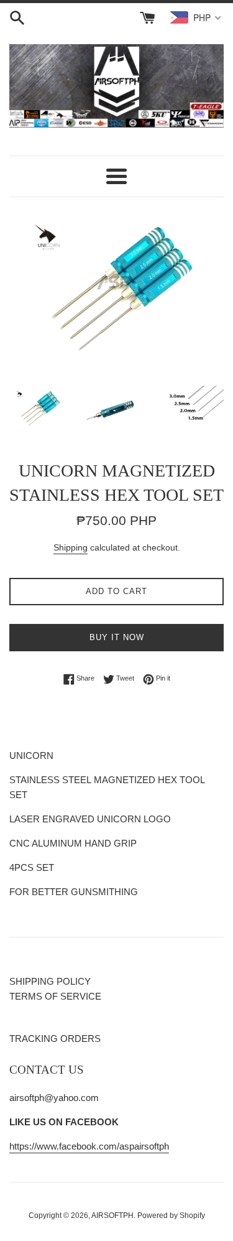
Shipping (70, 547)
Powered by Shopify (171, 1215)
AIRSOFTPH (112, 1215)
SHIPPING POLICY (50, 981)
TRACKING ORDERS (55, 1038)
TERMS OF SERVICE (55, 996)
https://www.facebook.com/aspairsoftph (89, 1146)
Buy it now (116, 637)
